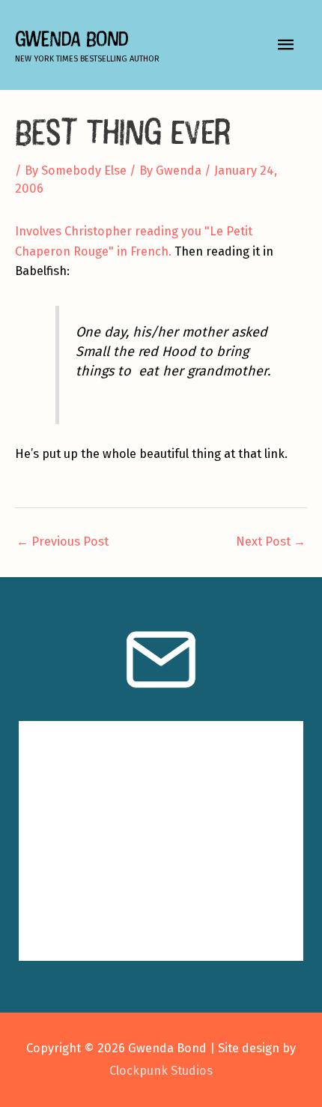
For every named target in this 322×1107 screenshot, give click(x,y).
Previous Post (62, 541)
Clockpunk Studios (161, 1071)
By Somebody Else (76, 170)
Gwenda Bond (71, 38)
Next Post (271, 541)
